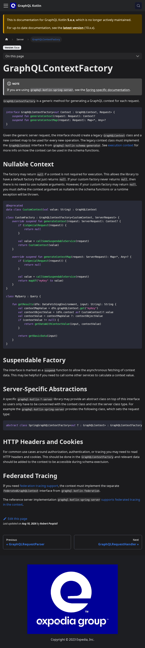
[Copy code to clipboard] (137, 112)
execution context (120, 145)
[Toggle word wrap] (130, 425)
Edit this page (17, 519)
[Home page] (6, 39)
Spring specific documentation (108, 90)
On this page (14, 56)
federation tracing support (39, 486)
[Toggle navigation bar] (6, 6)
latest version (73, 28)
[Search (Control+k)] (138, 5)
